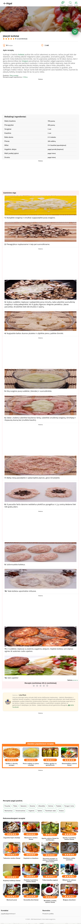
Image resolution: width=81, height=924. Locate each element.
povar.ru (75, 680)
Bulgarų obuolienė (69, 900)
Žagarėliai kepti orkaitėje (11, 837)
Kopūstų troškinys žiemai (11, 880)
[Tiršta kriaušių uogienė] (50, 870)
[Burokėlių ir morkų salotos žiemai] (50, 890)
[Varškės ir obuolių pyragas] (11, 752)
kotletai (21, 54)
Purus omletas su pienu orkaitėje (31, 764)
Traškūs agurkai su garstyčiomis (50, 764)
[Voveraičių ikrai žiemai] (31, 889)
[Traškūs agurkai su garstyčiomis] (50, 752)
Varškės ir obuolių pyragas (12, 764)
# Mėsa (25, 77)
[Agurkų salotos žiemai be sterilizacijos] (50, 828)
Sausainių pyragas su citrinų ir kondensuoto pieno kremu (50, 860)
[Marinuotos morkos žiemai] (31, 827)
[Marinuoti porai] (12, 890)
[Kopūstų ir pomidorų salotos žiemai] (31, 869)
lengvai (25, 61)
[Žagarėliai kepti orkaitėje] (12, 827)
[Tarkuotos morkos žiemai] (12, 848)
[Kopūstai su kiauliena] (31, 847)
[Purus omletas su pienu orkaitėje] (31, 752)
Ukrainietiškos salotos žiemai (69, 764)
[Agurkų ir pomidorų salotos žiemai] (69, 827)
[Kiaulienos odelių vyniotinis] (69, 847)
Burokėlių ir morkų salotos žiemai (50, 901)
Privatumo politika (48, 913)
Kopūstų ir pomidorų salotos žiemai (31, 880)
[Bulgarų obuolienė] (69, 889)
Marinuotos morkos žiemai (31, 838)
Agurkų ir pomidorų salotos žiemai (69, 838)
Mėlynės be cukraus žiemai (69, 880)
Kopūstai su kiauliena (31, 858)
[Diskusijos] (64, 2)
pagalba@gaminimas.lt (8, 913)
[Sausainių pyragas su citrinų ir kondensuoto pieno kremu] (50, 848)
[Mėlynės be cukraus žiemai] (69, 869)
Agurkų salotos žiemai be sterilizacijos (50, 839)
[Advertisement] (21, 94)
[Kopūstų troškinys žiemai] (12, 870)
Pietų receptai (14, 75)
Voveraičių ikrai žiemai (31, 900)
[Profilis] (76, 2)
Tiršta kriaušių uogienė (50, 880)
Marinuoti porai (12, 900)
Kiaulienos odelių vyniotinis (69, 859)
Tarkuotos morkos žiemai (11, 858)
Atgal (9, 3)
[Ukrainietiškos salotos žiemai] (69, 752)
